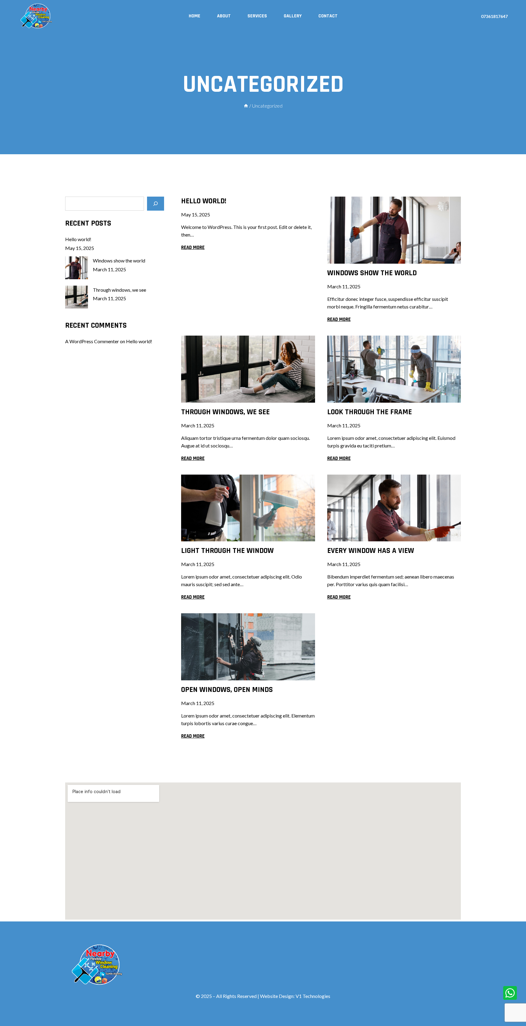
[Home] (246, 106)
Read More (193, 247)
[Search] (155, 204)
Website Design (276, 996)
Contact (328, 16)
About (224, 16)
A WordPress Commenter (92, 341)
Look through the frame (369, 412)
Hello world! (203, 201)
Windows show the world (372, 273)
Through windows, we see (225, 412)
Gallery (293, 16)
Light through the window (227, 551)
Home (194, 16)
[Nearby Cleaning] (36, 16)
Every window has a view (370, 551)
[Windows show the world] (76, 267)
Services (257, 16)
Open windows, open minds (227, 690)
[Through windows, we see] (76, 297)
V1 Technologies (313, 996)
